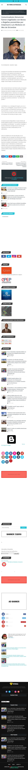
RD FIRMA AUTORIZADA (14, 5)
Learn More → (11, 637)
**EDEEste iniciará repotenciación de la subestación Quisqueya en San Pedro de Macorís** (16, 414)
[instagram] (16, 1)
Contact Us (18, 764)
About (13, 764)
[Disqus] (14, 498)
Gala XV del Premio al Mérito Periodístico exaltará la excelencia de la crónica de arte (16, 205)
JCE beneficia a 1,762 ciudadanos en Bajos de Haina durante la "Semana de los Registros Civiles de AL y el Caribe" (16, 389)
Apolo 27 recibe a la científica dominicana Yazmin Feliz (16, 429)
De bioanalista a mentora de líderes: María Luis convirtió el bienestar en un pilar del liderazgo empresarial (16, 197)
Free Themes (14, 766)
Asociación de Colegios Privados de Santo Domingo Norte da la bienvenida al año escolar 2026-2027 (16, 189)
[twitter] (18, 1)
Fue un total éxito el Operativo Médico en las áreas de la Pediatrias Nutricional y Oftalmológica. (16, 353)
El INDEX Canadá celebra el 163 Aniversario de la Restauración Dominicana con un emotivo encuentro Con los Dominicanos (16, 381)
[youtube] (19, 256)
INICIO (9, 764)
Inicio (3, 11)
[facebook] (13, 1)
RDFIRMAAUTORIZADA (14, 767)
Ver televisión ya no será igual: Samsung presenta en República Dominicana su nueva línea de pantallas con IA (16, 422)
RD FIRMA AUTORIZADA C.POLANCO (9, 30)
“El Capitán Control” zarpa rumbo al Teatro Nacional (15, 407)
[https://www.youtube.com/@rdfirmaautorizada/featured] (24, 256)
